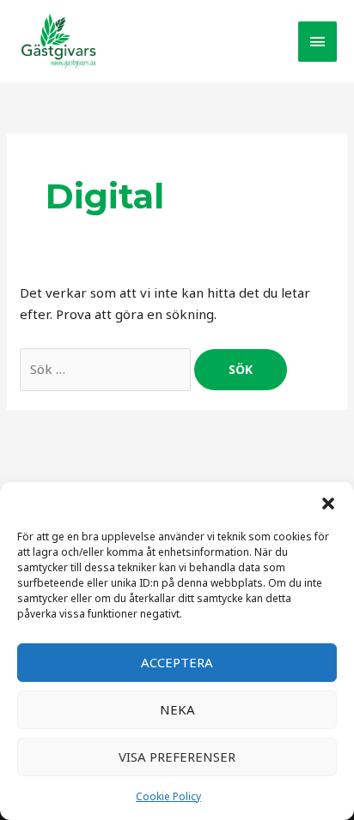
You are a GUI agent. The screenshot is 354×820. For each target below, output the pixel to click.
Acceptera (177, 662)
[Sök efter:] (107, 368)
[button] (328, 503)
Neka (177, 709)
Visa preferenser (177, 756)
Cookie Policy (168, 796)
